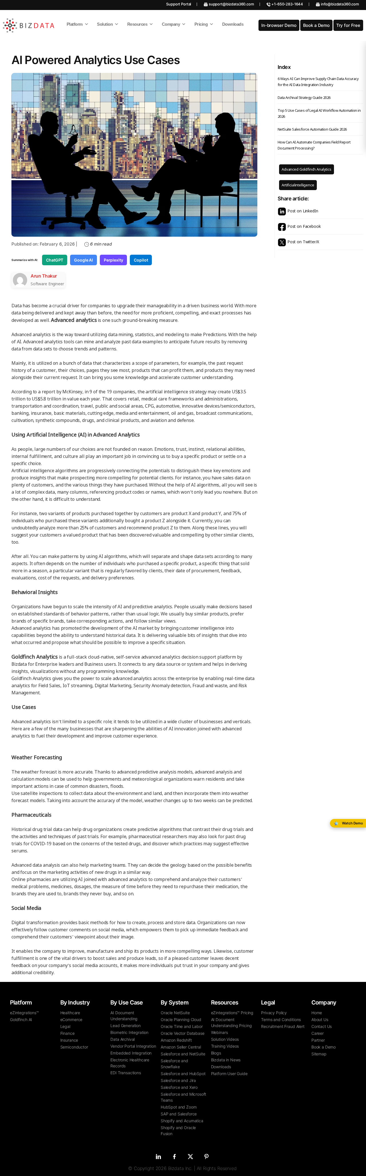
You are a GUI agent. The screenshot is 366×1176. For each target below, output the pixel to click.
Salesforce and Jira (178, 1080)
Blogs (216, 1053)
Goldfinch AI (21, 1019)
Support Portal (178, 4)
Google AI (83, 260)
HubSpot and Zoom (179, 1107)
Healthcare (70, 1012)
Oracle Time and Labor (182, 1026)
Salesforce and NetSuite (183, 1053)
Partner (318, 1040)
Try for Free (348, 25)
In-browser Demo (279, 25)
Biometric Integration (129, 1032)
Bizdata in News (226, 1059)
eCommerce (71, 1019)
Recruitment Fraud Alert (283, 1026)
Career (317, 1033)
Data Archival (122, 1039)
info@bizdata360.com (339, 4)
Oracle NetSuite (175, 1012)
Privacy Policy (274, 1012)
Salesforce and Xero (179, 1087)
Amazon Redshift (176, 1040)
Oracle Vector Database (182, 1033)
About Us (319, 1019)
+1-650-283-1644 (287, 4)
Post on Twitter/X (302, 241)
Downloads (221, 1066)
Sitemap (319, 1053)
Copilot (141, 260)
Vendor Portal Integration (133, 1046)
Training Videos (225, 1046)
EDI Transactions (125, 1072)
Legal (65, 1026)
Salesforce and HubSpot (183, 1073)
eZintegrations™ (24, 1012)
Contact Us (321, 1026)
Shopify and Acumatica (182, 1120)
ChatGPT (54, 260)
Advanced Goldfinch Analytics (306, 169)
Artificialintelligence (298, 185)
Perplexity (113, 260)
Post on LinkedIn (302, 211)
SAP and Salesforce (179, 1113)
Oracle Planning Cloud (181, 1019)
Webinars (219, 1032)
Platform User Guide (229, 1073)
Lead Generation (125, 1025)
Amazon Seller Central (181, 1047)
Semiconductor (74, 1047)
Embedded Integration (131, 1053)
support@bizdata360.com (231, 4)
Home (316, 1012)
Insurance (69, 1040)
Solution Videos (225, 1039)
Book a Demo (316, 25)
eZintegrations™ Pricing (232, 1012)
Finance (67, 1033)
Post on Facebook (303, 226)
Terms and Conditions (281, 1019)
